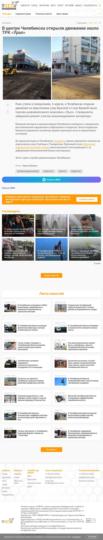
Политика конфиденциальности (54, 482)
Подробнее (76, 537)
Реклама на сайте (86, 481)
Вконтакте (31, 479)
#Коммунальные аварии (27, 171)
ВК (96, 23)
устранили (60, 140)
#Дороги (62, 171)
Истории (69, 5)
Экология (44, 5)
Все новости (51, 450)
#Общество (76, 171)
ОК (100, 23)
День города (62, 14)
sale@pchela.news (86, 477)
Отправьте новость (87, 199)
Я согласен (92, 537)
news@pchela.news (53, 477)
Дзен (29, 486)
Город (34, 5)
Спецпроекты (90, 5)
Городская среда (23, 14)
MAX (91, 23)
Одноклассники (34, 483)
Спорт (60, 5)
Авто (53, 5)
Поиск (16, 477)
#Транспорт (49, 171)
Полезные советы (44, 14)
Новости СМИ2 (8, 188)
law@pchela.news (28, 530)
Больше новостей (51, 275)
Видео (78, 5)
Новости (25, 5)
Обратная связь (18, 482)
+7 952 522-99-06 (52, 474)
